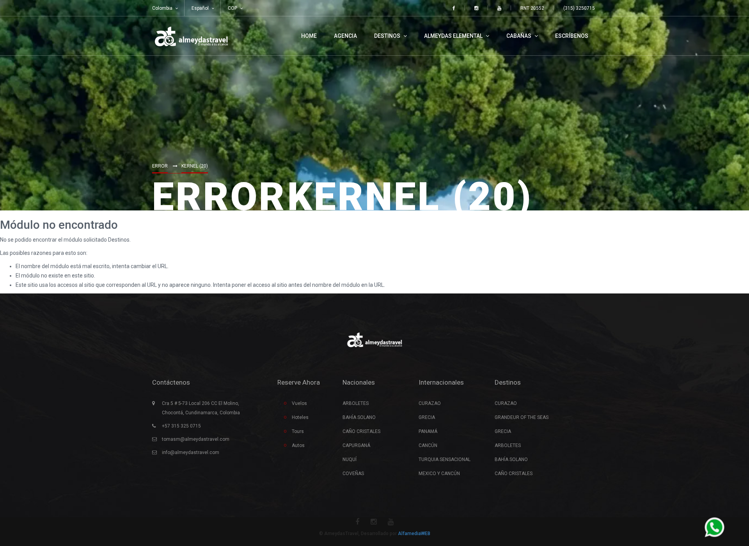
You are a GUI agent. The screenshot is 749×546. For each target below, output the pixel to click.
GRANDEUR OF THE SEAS (521, 417)
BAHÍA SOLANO (359, 417)
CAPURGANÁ (356, 445)
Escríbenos (571, 36)
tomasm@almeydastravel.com (195, 439)
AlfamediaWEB (414, 533)
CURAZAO (430, 403)
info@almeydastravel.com (190, 452)
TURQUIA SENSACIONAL (444, 459)
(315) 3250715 (579, 8)
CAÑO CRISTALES (361, 431)
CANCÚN (428, 445)
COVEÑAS (353, 473)
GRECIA (427, 417)
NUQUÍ (350, 459)
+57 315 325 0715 (181, 426)
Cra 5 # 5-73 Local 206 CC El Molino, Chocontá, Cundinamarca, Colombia (201, 408)
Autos (298, 445)
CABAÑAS (519, 36)
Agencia (345, 36)
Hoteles (300, 417)
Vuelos (299, 403)
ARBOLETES (356, 403)
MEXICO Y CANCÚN (439, 473)
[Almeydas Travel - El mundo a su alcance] (191, 36)
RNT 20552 (532, 8)
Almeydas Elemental (454, 36)
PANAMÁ (428, 431)
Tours (298, 431)
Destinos (387, 36)
